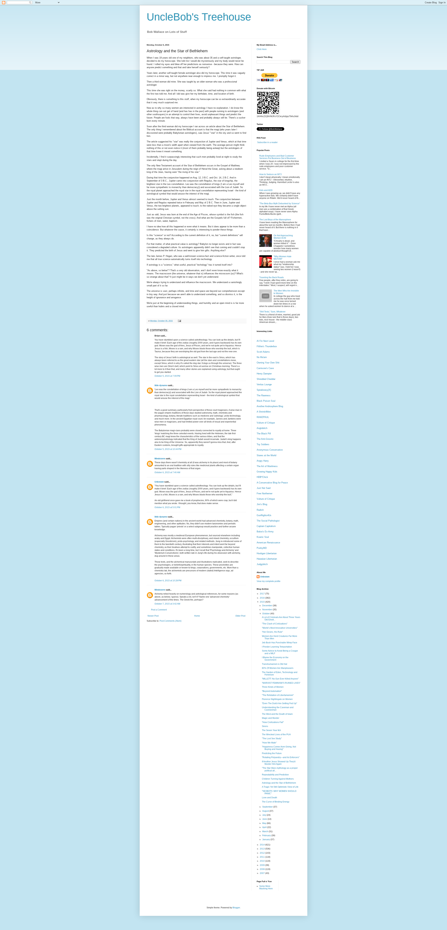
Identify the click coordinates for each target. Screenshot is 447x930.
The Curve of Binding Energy (275, 802)
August (265, 811)
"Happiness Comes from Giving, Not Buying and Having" (279, 748)
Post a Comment (159, 610)
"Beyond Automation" (272, 691)
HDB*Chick (262, 477)
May (264, 823)
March (265, 831)
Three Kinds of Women (273, 687)
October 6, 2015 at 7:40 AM (167, 472)
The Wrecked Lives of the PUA (276, 734)
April (264, 827)
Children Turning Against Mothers (278, 779)
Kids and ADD (266, 190)
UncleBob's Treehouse (199, 17)
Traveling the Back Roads (271, 277)
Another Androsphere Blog (270, 406)
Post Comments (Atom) (170, 621)
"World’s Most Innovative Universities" (280, 628)
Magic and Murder (270, 718)
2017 (262, 593)
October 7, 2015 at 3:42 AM (167, 604)
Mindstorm (160, 458)
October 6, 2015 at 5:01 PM (167, 507)
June (265, 819)
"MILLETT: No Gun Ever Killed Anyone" (280, 679)
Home (197, 616)
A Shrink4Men (264, 411)
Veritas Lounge (264, 384)
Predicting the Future (272, 753)
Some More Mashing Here (266, 887)
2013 (262, 849)
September (267, 807)
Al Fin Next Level (265, 341)
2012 (262, 853)
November (267, 609)
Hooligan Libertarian (267, 553)
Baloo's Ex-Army (265, 531)
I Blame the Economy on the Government (275, 658)
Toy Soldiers (263, 444)
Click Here (262, 49)
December (267, 605)
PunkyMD (262, 548)
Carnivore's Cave (265, 368)
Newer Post (153, 616)
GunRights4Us (264, 515)
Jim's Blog (262, 504)
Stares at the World (266, 455)
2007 (262, 873)
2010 (262, 861)
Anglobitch (262, 428)
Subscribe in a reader (267, 142)
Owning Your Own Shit (268, 362)
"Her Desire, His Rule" (272, 632)
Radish (260, 510)
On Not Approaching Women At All (283, 236)
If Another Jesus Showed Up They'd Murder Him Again (278, 762)
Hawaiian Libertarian (267, 559)
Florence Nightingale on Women (277, 699)
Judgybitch (262, 564)
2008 (262, 869)
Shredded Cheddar (266, 379)
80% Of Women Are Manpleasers (277, 668)
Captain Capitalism (266, 526)
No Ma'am (262, 357)
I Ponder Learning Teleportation (277, 647)
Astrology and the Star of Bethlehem (279, 783)
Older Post (240, 616)
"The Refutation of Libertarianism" (278, 695)
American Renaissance (268, 542)
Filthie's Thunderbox (267, 346)
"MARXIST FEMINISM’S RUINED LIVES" (281, 683)
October (266, 613)
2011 (262, 857)
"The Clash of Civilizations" (274, 624)
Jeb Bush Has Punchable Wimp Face (279, 642)
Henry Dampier (264, 373)
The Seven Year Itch (271, 730)
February (266, 835)
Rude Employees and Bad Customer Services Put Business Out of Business (277, 157)
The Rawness (263, 395)
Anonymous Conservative (270, 449)
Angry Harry (263, 460)
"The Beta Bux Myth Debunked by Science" (279, 203)
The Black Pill (264, 433)
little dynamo (161, 385)
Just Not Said (263, 488)
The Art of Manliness (267, 466)
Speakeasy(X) (264, 390)
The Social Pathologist (268, 520)
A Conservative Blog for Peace (272, 482)
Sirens (265, 726)
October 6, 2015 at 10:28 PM (168, 580)
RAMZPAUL (263, 417)
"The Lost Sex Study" (272, 738)
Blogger (236, 907)
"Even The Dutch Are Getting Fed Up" (279, 703)
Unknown (159, 482)
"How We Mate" (269, 742)
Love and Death (269, 797)
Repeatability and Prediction (275, 774)
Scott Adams (263, 351)
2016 (262, 598)
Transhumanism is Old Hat (274, 664)
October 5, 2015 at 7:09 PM (167, 376)
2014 (262, 845)
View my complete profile (268, 581)
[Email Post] (179, 321)
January (266, 839)
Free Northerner (264, 493)
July (264, 815)
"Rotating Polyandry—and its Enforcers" (280, 757)
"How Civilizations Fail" (273, 722)
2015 (262, 602)
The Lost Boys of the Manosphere (275, 219)
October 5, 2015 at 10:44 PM (168, 449)
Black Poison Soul (266, 401)
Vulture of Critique (266, 422)
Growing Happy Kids (267, 471)
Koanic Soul (263, 537)
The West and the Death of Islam (277, 714)
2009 (262, 865)
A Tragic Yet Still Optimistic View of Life (280, 787)
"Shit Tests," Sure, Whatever (272, 311)
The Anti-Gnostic (265, 439)
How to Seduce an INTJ (270, 174)
